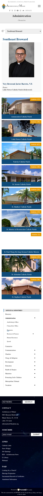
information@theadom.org (10, 424)
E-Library (5, 457)
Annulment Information (9, 479)
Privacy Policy (32, 492)
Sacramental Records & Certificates (13, 476)
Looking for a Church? (9, 470)
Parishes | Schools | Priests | (19, 2)
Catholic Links (6, 445)
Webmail (5, 460)
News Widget (6, 448)
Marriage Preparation (8, 473)
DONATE (28, 10)
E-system (29, 489)
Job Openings (6, 451)
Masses (32, 2)
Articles (35, 99)
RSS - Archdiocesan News (10, 454)
